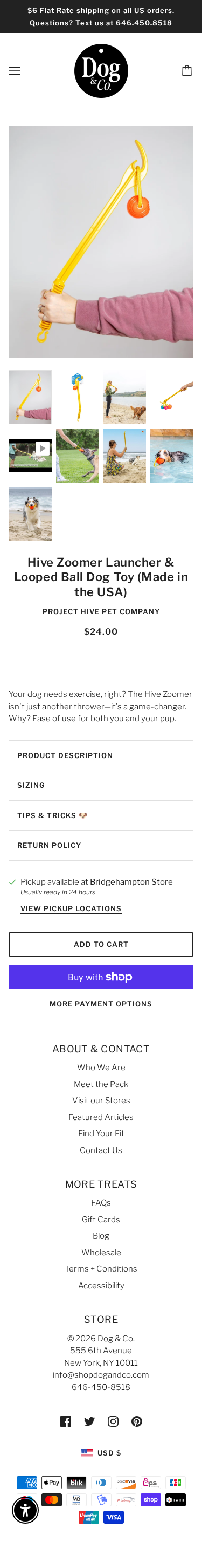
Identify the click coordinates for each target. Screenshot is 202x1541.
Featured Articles (101, 1117)
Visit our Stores (101, 1100)
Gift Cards (101, 1219)
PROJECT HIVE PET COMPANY (101, 611)
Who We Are (101, 1067)
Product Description (65, 755)
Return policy (49, 845)
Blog (101, 1236)
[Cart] (188, 71)
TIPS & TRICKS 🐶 (52, 815)
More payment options (101, 1003)
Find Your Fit (101, 1133)
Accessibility (101, 1285)
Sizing (31, 785)
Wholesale (101, 1252)
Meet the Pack (101, 1084)
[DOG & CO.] (101, 70)
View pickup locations (71, 909)
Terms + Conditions (101, 1269)
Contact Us (101, 1150)
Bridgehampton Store (131, 882)
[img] (66, 1421)
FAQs (101, 1203)
